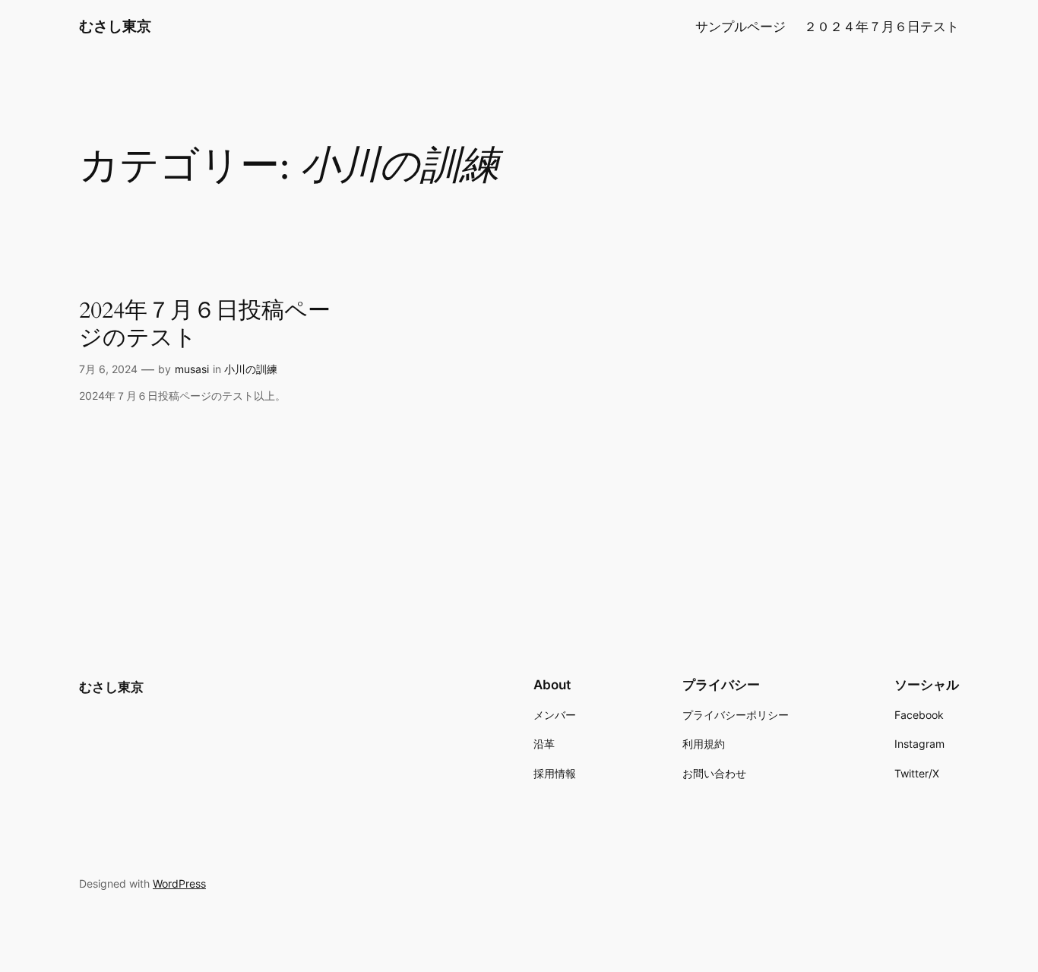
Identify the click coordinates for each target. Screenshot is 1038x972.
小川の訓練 (250, 369)
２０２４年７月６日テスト (881, 26)
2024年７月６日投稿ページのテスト (205, 325)
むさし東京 (115, 26)
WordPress (179, 883)
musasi (192, 369)
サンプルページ (740, 26)
